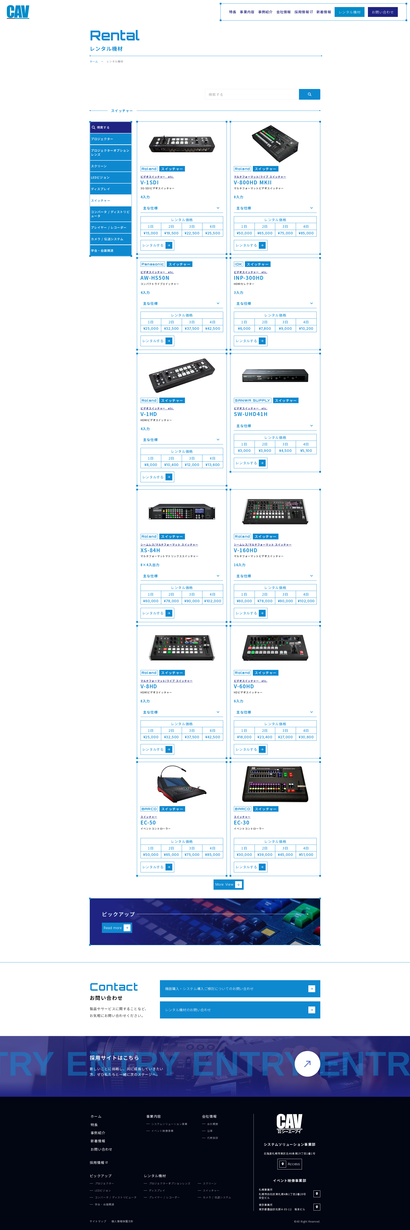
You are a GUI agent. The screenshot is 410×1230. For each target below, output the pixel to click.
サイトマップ (98, 1221)
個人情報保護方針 (122, 1221)
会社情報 (209, 1116)
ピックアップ (101, 1175)
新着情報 (98, 1140)
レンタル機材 (155, 1175)
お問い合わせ (102, 1149)
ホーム (94, 61)
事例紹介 (98, 1132)
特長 (94, 1124)
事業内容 (153, 1116)
